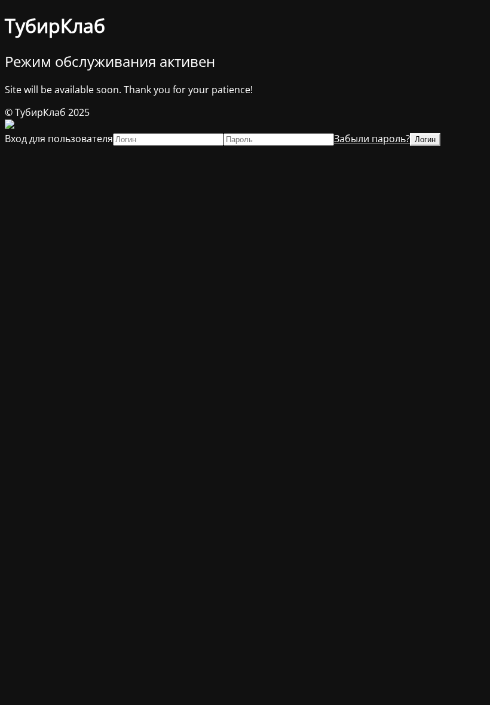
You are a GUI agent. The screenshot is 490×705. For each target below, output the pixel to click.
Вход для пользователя (59, 138)
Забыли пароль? (372, 138)
